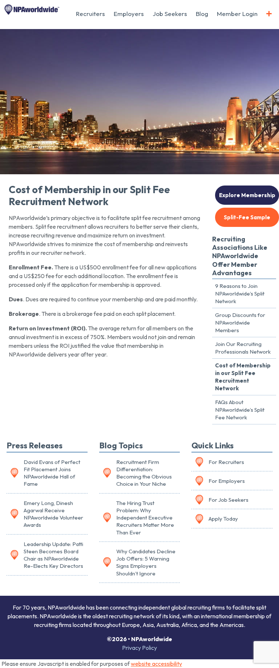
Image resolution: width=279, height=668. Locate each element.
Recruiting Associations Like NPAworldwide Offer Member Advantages (239, 256)
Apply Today (223, 518)
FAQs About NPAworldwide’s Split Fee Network (239, 410)
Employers (129, 13)
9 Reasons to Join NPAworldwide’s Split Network (239, 293)
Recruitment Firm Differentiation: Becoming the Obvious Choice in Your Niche (144, 473)
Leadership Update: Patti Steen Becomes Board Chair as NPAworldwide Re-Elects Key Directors (53, 555)
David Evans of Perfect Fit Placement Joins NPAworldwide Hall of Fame (52, 473)
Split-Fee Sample (247, 217)
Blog (202, 13)
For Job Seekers (228, 499)
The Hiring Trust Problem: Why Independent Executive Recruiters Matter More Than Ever (145, 518)
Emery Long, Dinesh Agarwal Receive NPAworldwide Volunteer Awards (53, 514)
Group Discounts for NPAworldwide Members (240, 322)
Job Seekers (170, 13)
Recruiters (90, 13)
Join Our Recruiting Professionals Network (243, 348)
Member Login (237, 13)
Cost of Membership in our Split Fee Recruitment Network (243, 377)
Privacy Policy (139, 647)
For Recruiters (226, 462)
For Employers (227, 480)
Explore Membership (247, 195)
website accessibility (156, 663)
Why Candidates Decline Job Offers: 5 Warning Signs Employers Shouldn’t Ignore (145, 562)
